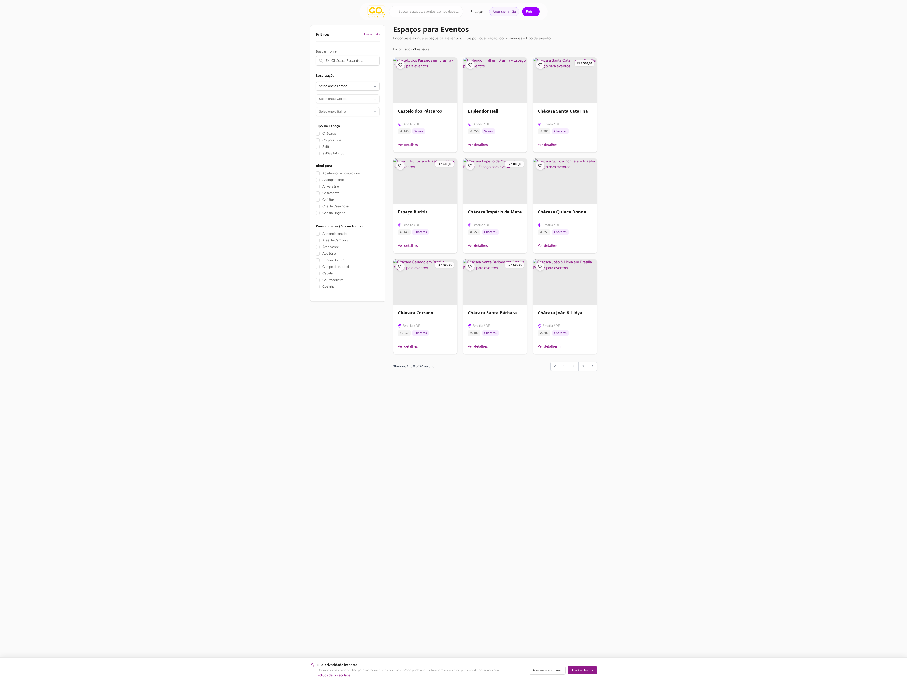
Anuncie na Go (504, 11)
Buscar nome (326, 51)
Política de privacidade (333, 675)
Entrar (531, 11)
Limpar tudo (372, 34)
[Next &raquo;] (592, 366)
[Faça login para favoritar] (400, 64)
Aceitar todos (582, 670)
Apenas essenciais (547, 670)
